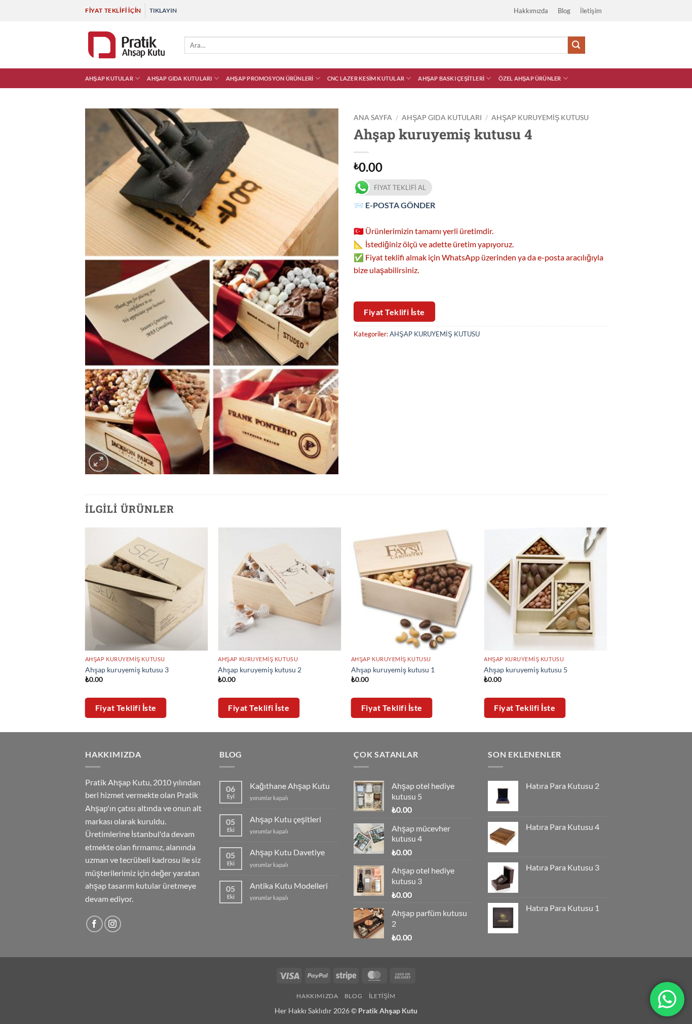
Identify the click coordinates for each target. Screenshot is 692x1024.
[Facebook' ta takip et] (94, 924)
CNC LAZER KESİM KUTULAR (365, 78)
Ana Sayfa (373, 117)
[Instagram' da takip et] (112, 924)
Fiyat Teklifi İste (394, 312)
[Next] (606, 628)
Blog (564, 11)
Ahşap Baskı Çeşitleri (451, 78)
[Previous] (85, 628)
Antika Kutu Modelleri (289, 885)
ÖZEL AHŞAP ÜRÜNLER (529, 78)
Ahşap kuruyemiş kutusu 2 (259, 669)
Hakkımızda (531, 11)
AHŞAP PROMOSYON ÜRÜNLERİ (269, 78)
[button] (590, 45)
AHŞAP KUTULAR (109, 78)
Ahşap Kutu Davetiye (287, 852)
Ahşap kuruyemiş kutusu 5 (525, 669)
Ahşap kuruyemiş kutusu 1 (393, 669)
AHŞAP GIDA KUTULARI (179, 78)
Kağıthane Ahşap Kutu (290, 785)
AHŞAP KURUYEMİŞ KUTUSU (540, 117)
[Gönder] (576, 45)
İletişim (591, 11)
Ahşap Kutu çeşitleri (285, 819)
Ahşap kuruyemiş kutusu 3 (127, 669)
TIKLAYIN (163, 10)
